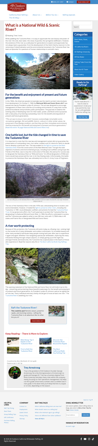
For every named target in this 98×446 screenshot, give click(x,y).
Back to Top (88, 400)
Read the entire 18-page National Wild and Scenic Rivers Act (27, 127)
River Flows (7, 411)
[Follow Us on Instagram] (89, 439)
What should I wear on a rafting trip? (46, 409)
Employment (23, 409)
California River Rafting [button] (18, 15)
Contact (71, 2)
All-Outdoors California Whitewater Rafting (25, 439)
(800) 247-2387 (58, 2)
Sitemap (22, 419)
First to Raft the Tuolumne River (27, 350)
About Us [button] (36, 15)
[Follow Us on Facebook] (81, 439)
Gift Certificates (9, 417)
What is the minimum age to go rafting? (47, 412)
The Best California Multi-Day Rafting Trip (59, 351)
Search (76, 27)
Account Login (70, 426)
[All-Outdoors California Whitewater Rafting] (16, 8)
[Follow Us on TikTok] (93, 439)
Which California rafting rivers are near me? (48, 406)
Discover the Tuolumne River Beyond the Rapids (60, 342)
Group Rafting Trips (10, 414)
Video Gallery (79, 74)
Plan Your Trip (82, 117)
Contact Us (23, 406)
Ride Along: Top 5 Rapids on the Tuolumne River (27, 342)
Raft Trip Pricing (9, 408)
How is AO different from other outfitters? (48, 415)
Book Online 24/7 (83, 2)
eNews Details (74, 410)
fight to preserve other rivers (45, 208)
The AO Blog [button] (14, 18)
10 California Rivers (81, 47)
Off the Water (79, 57)
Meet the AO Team (81, 69)
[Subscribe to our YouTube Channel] (85, 439)
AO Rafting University (82, 52)
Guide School (24, 412)
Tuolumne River (11, 295)
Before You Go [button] (51, 15)
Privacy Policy (24, 415)
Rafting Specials (69, 15)
